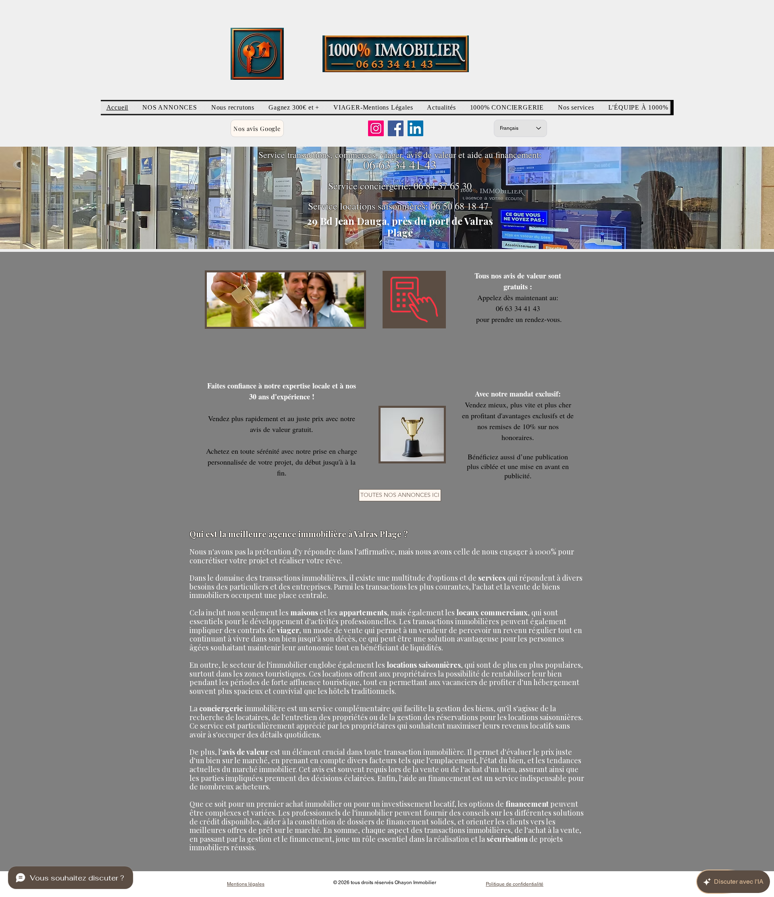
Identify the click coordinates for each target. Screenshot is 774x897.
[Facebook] (396, 128)
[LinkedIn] (415, 128)
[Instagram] (376, 128)
